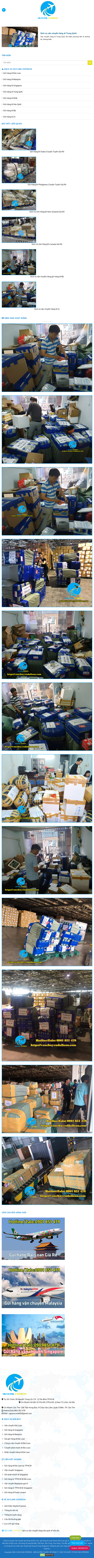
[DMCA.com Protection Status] (47, 1555)
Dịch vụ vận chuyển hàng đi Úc (47, 309)
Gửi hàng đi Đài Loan (12, 73)
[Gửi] (90, 62)
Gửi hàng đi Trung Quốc (13, 92)
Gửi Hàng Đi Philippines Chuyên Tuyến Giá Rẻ (47, 185)
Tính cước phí (77, 1543)
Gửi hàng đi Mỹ (9, 111)
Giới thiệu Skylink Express (15, 1506)
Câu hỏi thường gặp (12, 1519)
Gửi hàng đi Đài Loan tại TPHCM (17, 1466)
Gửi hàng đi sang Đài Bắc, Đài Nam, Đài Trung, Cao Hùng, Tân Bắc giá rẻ (45, 1543)
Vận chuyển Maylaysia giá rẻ (16, 1484)
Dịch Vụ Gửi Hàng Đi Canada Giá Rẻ (47, 244)
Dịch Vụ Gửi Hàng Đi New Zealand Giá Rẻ (47, 212)
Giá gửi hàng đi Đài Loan (14, 1439)
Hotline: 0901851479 (80, 1548)
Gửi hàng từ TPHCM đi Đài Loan (17, 1479)
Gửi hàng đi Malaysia (12, 79)
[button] (4, 10)
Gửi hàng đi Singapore (12, 86)
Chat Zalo (75, 1538)
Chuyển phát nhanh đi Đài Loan (17, 1448)
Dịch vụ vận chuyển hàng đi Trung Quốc (58, 33)
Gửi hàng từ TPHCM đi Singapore (18, 1488)
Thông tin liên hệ (11, 1510)
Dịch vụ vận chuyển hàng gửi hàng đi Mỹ (47, 277)
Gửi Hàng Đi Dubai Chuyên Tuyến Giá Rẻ (47, 152)
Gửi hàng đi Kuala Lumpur (15, 1492)
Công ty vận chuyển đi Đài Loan (17, 1443)
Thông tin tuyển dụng (13, 1515)
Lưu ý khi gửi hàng (11, 1524)
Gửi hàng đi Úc (9, 117)
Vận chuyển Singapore (13, 1470)
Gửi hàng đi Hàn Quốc (12, 104)
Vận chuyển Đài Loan (13, 1426)
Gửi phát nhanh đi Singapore (16, 1475)
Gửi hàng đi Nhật (10, 98)
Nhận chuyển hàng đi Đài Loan (17, 1452)
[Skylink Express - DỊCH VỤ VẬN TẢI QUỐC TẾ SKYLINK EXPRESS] (48, 10)
